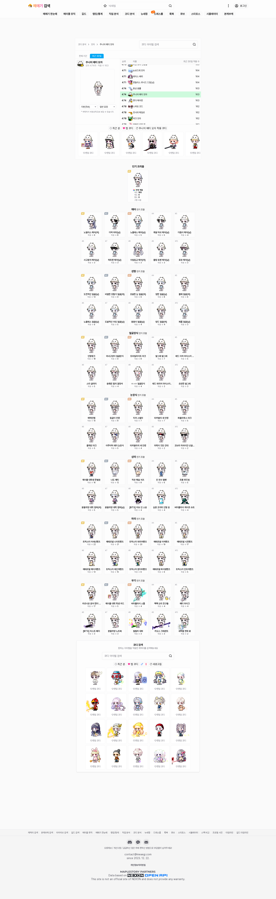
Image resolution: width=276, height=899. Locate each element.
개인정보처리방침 (138, 865)
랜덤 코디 (89, 153)
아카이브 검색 (62, 832)
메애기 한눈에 (50, 13)
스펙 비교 (205, 832)
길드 (84, 13)
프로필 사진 (217, 832)
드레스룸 (158, 13)
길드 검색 (75, 832)
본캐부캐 (228, 13)
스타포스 (195, 13)
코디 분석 (129, 13)
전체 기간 (83, 56)
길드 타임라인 (242, 832)
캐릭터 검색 (33, 832)
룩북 (171, 13)
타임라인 (229, 832)
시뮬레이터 (212, 13)
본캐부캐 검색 (47, 832)
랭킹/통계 (98, 13)
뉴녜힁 (144, 13)
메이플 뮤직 (69, 13)
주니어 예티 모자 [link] (107, 44)
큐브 (182, 13)
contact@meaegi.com (138, 854)
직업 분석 (113, 13)
